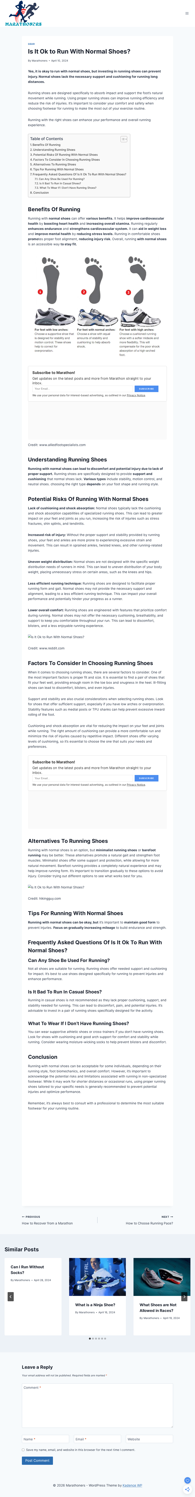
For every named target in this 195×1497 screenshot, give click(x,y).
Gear (31, 44)
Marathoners (39, 60)
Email (81, 1439)
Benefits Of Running (46, 145)
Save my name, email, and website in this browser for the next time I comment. (80, 1450)
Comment (32, 1387)
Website (134, 1439)
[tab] (90, 1339)
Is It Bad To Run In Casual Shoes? (60, 183)
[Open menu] (186, 13)
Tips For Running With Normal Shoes (58, 169)
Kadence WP (132, 1485)
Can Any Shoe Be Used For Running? (62, 179)
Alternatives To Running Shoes (54, 164)
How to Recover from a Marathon (47, 1220)
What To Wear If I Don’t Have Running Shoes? (68, 187)
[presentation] (97, 1277)
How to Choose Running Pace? (149, 1220)
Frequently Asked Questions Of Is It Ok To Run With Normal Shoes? (79, 174)
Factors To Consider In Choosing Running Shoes (66, 159)
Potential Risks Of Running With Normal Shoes (65, 154)
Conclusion (41, 192)
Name (29, 1439)
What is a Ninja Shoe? (95, 1305)
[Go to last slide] (11, 1296)
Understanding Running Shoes (54, 150)
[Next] (184, 1296)
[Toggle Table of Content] (122, 139)
